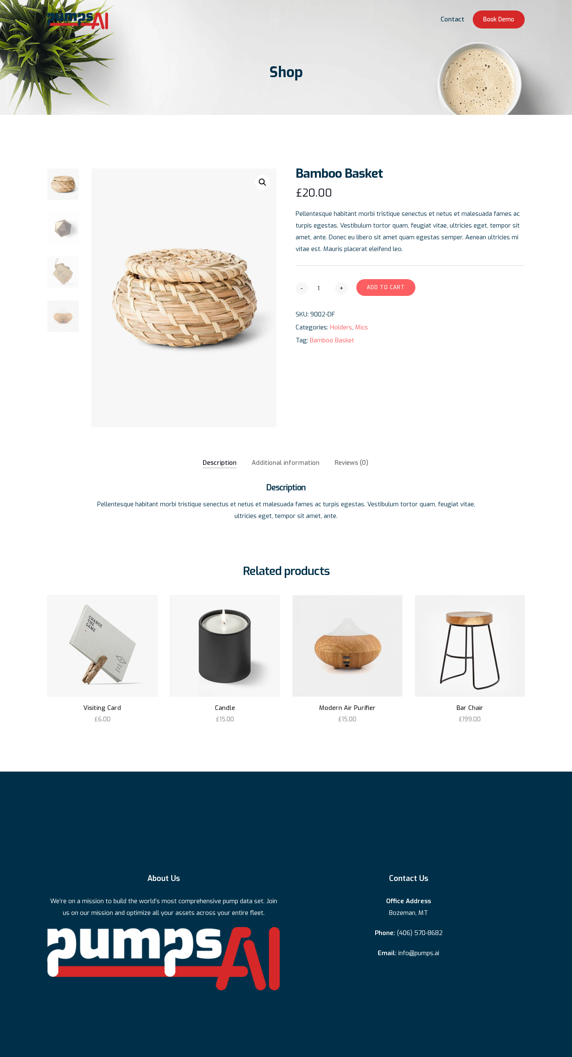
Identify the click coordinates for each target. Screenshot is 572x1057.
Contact (452, 19)
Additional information (285, 463)
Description (220, 463)
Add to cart (386, 287)
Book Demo (498, 19)
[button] (262, 182)
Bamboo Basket (332, 340)
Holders (341, 327)
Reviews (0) (351, 463)
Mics (361, 327)
